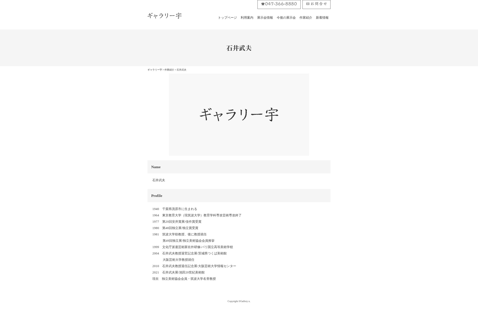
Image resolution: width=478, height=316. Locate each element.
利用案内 (247, 17)
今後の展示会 (286, 17)
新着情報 (322, 17)
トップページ (227, 17)
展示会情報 (265, 17)
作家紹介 (305, 17)
